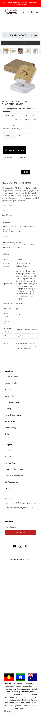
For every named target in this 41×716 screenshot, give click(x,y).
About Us (8, 389)
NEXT (25, 172)
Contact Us (9, 396)
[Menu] (37, 11)
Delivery (8, 434)
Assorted (7, 136)
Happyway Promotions (23, 559)
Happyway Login (12, 402)
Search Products (11, 377)
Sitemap (8, 409)
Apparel (8, 457)
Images (22, 43)
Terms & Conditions (13, 415)
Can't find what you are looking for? (13, 2)
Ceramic (8, 488)
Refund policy (10, 428)
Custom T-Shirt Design (14, 469)
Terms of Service (12, 421)
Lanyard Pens (10, 463)
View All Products (12, 383)
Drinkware (9, 450)
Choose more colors (14, 150)
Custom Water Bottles (14, 476)
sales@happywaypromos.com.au (23, 508)
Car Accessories (11, 482)
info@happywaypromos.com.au (27, 503)
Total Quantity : (8, 158)
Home (6, 35)
